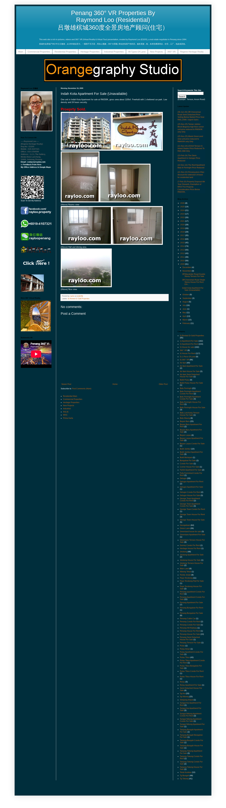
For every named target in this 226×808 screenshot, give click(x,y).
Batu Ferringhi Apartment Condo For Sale (190, 398)
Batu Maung (185, 418)
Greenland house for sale (190, 531)
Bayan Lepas (185, 435)
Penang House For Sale (190, 634)
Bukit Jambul (185, 449)
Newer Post (66, 384)
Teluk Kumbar (185, 772)
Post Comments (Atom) (81, 389)
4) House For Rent (187, 353)
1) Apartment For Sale (189, 341)
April (184, 316)
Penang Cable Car (188, 618)
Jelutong (183, 552)
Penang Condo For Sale (190, 625)
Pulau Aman (185, 649)
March (185, 320)
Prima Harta (68, 418)
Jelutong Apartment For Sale (192, 555)
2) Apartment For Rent (189, 344)
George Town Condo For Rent (192, 509)
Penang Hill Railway (188, 628)
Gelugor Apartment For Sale (191, 487)
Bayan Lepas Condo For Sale (192, 444)
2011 (182, 257)
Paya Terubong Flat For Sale (192, 581)
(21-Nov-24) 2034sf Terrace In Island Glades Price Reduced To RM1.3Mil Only (191, 148)
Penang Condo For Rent (190, 622)
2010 (182, 261)
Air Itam (183, 363)
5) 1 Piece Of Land (187, 357)
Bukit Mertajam (186, 457)
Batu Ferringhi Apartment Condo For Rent (190, 392)
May (184, 312)
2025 (182, 207)
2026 (182, 203)
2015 (182, 243)
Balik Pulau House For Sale (191, 383)
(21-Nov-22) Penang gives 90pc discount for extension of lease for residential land (191, 174)
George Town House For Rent (192, 514)
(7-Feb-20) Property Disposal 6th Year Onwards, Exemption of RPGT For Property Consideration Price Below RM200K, (191, 187)
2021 (182, 221)
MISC (65, 415)
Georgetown (185, 525)
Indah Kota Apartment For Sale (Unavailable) (192, 289)
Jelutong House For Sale (190, 560)
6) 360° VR (184, 360)
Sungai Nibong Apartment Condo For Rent (190, 715)
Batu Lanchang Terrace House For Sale (189, 414)
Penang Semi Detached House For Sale (190, 638)
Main (20, 51)
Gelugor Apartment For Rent (191, 482)
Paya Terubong (186, 578)
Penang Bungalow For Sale (191, 613)
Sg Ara (182, 693)
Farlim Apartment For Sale (191, 470)
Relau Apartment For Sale (190, 685)
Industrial (67, 409)
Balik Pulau (184, 380)
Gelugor (183, 478)
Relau (182, 682)
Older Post (163, 384)
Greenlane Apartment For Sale (192, 535)
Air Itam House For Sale (190, 371)
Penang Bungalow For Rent (191, 608)
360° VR (171, 51)
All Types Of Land (136, 51)
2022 (182, 217)
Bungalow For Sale (188, 460)
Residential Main (70, 396)
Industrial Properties (114, 51)
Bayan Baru (185, 421)
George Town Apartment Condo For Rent (190, 499)
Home (115, 384)
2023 (182, 214)
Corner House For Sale (189, 467)
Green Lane (185, 528)
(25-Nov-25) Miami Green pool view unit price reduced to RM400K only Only (190, 139)
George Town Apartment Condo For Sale (190, 505)
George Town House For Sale (192, 520)
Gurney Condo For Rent (190, 545)
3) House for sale (187, 347)
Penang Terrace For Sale (190, 643)
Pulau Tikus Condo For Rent (192, 671)
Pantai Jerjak (185, 575)
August (185, 302)
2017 (182, 235)
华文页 (66, 412)
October (186, 295)
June (184, 309)
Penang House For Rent (190, 631)
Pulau (182, 646)
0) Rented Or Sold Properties (78, 299)
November (187, 271)
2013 (182, 250)
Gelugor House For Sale (190, 495)
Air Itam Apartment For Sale (191, 366)
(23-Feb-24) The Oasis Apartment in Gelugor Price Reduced (189, 158)
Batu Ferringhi (186, 388)
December (187, 267)
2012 (182, 253)
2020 (182, 225)
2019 (182, 228)
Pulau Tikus (185, 657)
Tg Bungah (184, 775)
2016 (182, 239)
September (187, 298)
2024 (182, 210)
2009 (182, 264)
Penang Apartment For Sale (191, 602)
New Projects (156, 51)
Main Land (184, 569)
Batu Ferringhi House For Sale (192, 407)
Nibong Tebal (185, 572)
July (184, 305)
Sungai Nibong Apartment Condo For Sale (190, 720)
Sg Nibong (184, 697)
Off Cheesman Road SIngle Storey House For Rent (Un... (193, 282)
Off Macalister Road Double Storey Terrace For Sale (193, 275)
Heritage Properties (90, 51)
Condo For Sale (186, 464)
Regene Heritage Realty (192, 51)
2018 (182, 232)
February (186, 323)
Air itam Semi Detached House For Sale (190, 375)
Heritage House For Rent (190, 548)
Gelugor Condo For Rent (190, 492)
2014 (182, 246)
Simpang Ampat (186, 700)
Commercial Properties (39, 51)
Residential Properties (65, 51)
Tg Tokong (184, 779)
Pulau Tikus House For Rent (191, 677)
